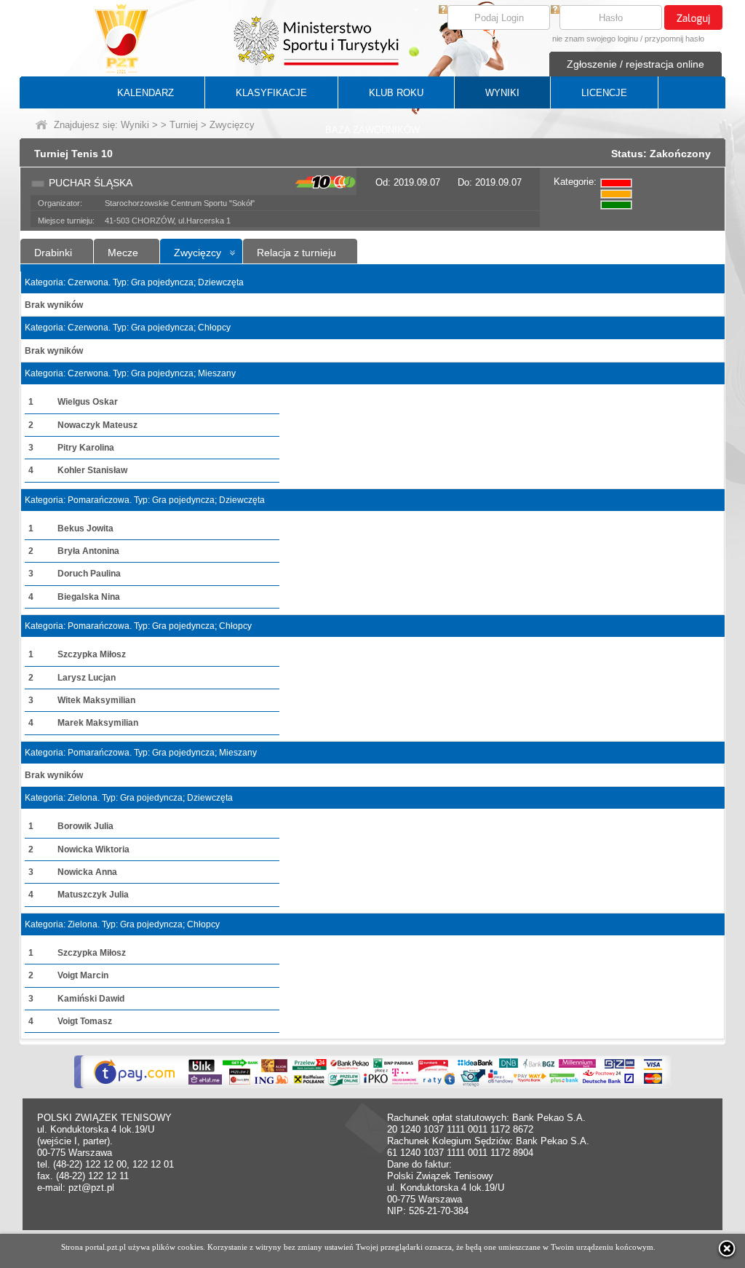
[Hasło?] (555, 10)
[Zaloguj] (693, 17)
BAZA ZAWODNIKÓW (372, 129)
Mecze (123, 252)
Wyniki (135, 124)
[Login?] (443, 10)
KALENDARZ (145, 92)
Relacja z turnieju (296, 252)
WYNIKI (502, 92)
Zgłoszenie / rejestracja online (635, 64)
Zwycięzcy (197, 252)
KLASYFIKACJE (271, 92)
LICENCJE (604, 92)
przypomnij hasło (674, 38)
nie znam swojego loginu (595, 38)
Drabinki (53, 252)
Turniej (184, 124)
